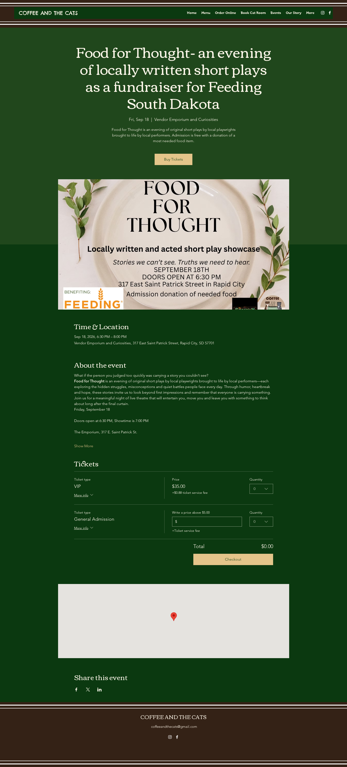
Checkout (233, 559)
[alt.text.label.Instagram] (322, 12)
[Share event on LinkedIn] (99, 689)
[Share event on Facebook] (76, 689)
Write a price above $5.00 (191, 512)
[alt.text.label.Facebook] (329, 12)
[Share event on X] (88, 689)
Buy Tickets (173, 159)
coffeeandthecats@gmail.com (174, 726)
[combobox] (261, 489)
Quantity (256, 479)
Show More (83, 446)
